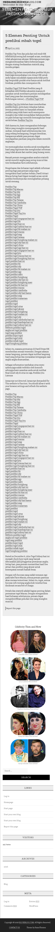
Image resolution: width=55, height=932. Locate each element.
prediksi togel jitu (13, 253)
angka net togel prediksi (16, 330)
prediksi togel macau (14, 232)
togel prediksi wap (13, 296)
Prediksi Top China (13, 205)
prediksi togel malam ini (16, 314)
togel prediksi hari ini (15, 261)
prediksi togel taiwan (15, 237)
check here (18, 559)
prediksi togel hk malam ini (17, 229)
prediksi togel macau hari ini (18, 256)
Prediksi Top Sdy (12, 192)
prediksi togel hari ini (15, 224)
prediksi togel (11, 303)
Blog (6, 884)
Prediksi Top (10, 54)
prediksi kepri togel (14, 335)
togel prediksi (11, 301)
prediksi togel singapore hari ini (19, 250)
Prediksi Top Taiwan (14, 200)
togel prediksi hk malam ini (17, 269)
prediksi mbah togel (14, 341)
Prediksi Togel (11, 216)
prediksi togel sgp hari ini (16, 248)
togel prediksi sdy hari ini (16, 280)
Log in (6, 796)
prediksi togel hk (13, 221)
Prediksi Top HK (12, 197)
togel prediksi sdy (13, 266)
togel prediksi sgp (13, 272)
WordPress (33, 906)
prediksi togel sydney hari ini (18, 226)
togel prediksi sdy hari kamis (18, 293)
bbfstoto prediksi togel (15, 327)
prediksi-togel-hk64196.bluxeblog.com (22, 2)
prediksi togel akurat (14, 309)
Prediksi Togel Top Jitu (15, 213)
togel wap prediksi (13, 333)
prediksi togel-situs (14, 306)
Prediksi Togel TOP (13, 88)
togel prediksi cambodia (16, 290)
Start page (8, 808)
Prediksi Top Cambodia (15, 202)
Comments (10, 906)
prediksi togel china (14, 245)
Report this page (13, 608)
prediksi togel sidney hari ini (18, 325)
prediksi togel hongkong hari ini (20, 258)
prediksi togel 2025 (13, 338)
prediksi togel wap (13, 234)
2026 (6, 867)
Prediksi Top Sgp (12, 194)
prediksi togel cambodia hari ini (19, 319)
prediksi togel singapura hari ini (19, 218)
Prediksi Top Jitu (12, 104)
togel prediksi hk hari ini (16, 285)
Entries (34, 901)
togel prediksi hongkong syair (18, 282)
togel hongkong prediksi (16, 343)
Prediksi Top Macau (14, 189)
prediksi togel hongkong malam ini (21, 240)
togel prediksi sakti (14, 274)
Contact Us (14, 927)
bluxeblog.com (26, 922)
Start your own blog (12, 814)
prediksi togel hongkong (16, 311)
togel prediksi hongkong (16, 277)
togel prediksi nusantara (16, 298)
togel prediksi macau (14, 288)
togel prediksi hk (13, 264)
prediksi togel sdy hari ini (16, 242)
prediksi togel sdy (13, 317)
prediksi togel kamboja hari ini (19, 322)
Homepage (8, 802)
